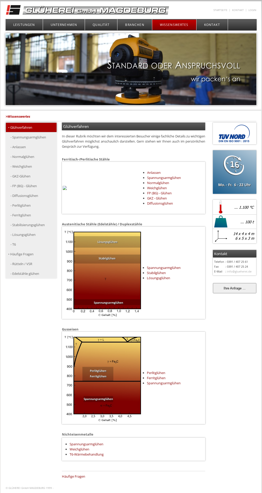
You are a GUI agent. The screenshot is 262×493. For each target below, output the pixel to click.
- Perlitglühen (19, 205)
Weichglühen (157, 188)
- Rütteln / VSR (20, 263)
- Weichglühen (20, 166)
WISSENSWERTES (174, 25)
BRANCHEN (134, 25)
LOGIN (252, 10)
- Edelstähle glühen (23, 273)
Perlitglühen (156, 372)
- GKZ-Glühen (19, 176)
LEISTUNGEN (24, 25)
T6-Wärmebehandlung (87, 454)
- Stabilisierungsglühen (26, 225)
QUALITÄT (101, 25)
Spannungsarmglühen (164, 177)
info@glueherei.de (239, 271)
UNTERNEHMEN (64, 25)
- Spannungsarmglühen (27, 137)
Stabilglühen (156, 272)
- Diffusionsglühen (23, 195)
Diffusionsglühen (160, 203)
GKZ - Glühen (157, 198)
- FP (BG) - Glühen (22, 186)
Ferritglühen (156, 378)
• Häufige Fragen (21, 254)
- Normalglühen (21, 156)
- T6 (12, 244)
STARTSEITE (220, 10)
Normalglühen (158, 182)
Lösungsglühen (158, 278)
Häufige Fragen (73, 476)
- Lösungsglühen (22, 234)
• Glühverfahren (20, 127)
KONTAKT (238, 10)
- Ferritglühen (19, 215)
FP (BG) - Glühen (159, 193)
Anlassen (154, 172)
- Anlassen (17, 147)
